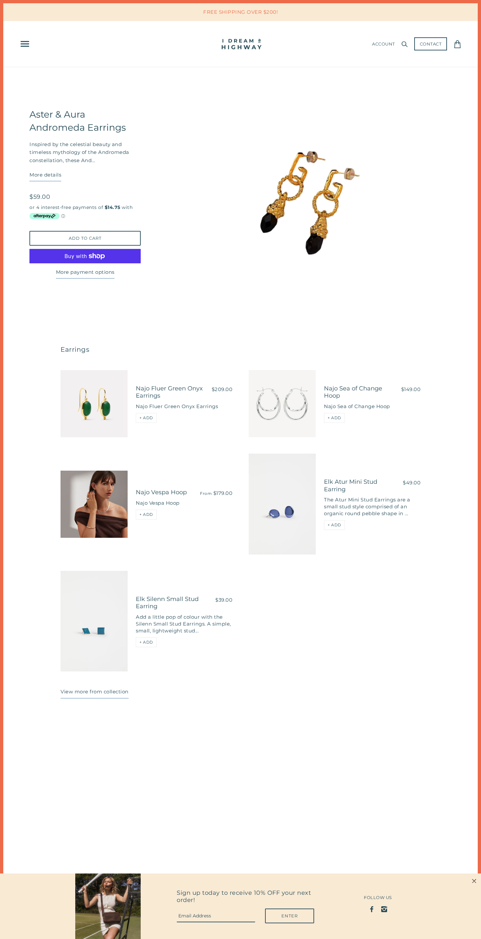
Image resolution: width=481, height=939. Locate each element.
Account (383, 44)
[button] (146, 418)
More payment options (85, 272)
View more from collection (95, 691)
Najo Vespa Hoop (161, 492)
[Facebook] (371, 908)
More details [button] (45, 175)
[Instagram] (384, 908)
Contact (431, 44)
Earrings (75, 349)
